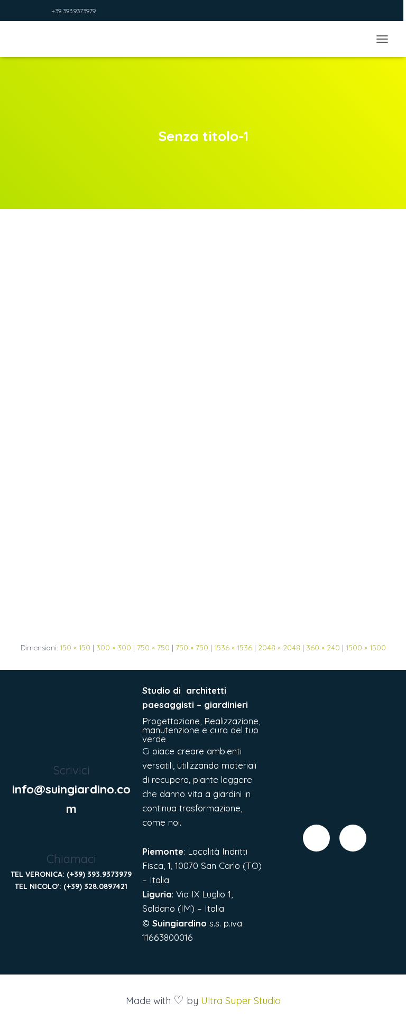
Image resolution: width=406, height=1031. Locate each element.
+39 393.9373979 (73, 11)
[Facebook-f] (316, 838)
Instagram (41, 12)
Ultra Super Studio (241, 1001)
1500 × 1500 (366, 647)
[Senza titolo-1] (203, 435)
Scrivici (71, 770)
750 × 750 (153, 647)
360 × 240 (323, 647)
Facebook (28, 12)
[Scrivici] (71, 749)
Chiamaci (71, 859)
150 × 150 (75, 647)
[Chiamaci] (71, 838)
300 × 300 (113, 647)
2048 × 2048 (279, 647)
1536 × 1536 (233, 647)
